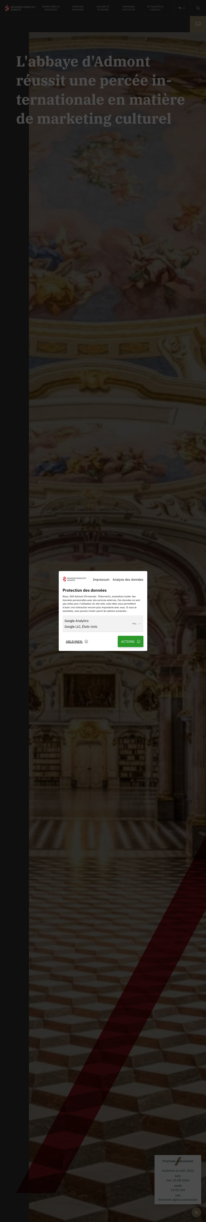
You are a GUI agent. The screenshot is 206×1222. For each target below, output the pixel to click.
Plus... (135, 623)
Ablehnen (74, 641)
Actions (128, 641)
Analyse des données (128, 579)
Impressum (101, 579)
